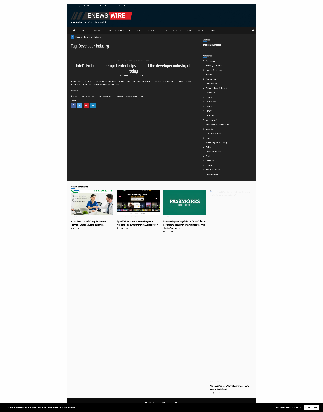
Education (210, 92)
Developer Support (116, 96)
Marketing (133, 30)
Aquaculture (211, 61)
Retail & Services (142, 61)
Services (163, 30)
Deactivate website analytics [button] (288, 407)
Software (210, 160)
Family (209, 110)
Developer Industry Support (98, 96)
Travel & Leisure (194, 30)
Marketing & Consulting (216, 142)
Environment (211, 101)
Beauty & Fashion (214, 70)
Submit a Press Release (107, 6)
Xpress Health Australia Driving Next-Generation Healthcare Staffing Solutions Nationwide (90, 223)
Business (96, 30)
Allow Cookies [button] (311, 407)
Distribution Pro (124, 6)
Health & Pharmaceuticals (217, 124)
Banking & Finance (214, 65)
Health (212, 30)
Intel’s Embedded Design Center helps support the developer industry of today (133, 68)
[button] (76, 407)
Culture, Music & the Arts (217, 88)
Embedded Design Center (133, 96)
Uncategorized (212, 174)
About (94, 6)
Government (211, 120)
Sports (209, 165)
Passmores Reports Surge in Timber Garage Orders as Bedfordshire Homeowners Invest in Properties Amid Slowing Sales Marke (184, 225)
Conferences (211, 79)
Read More (74, 90)
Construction (211, 83)
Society (176, 30)
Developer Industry (80, 96)
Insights (209, 129)
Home (83, 30)
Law (208, 138)
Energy (209, 97)
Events (209, 106)
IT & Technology (114, 30)
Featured (210, 115)
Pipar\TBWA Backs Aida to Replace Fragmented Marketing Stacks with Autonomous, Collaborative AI (137, 223)
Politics (149, 30)
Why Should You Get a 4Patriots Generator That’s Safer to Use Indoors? (229, 387)
